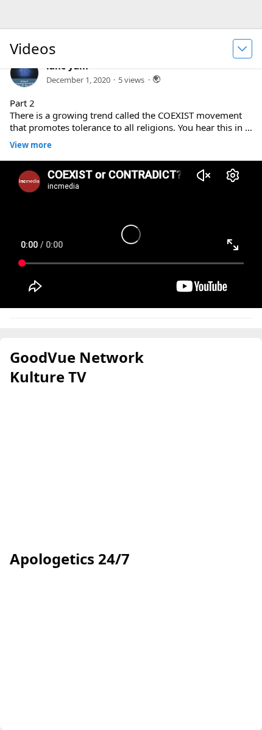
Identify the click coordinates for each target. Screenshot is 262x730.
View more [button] (31, 145)
